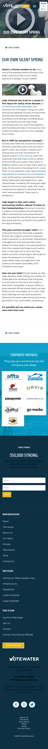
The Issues (8, 527)
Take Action (9, 550)
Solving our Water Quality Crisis (19, 578)
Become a (43, 5)
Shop (5, 555)
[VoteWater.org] (8, 6)
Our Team (8, 538)
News (6, 521)
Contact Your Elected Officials (18, 634)
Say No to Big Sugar (13, 617)
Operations (8, 589)
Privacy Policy (24, 728)
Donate (25, 6)
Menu (16, 7)
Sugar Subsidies (11, 601)
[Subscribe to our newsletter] (34, 6)
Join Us (6, 623)
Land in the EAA (11, 595)
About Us (7, 533)
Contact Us (8, 561)
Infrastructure (10, 584)
